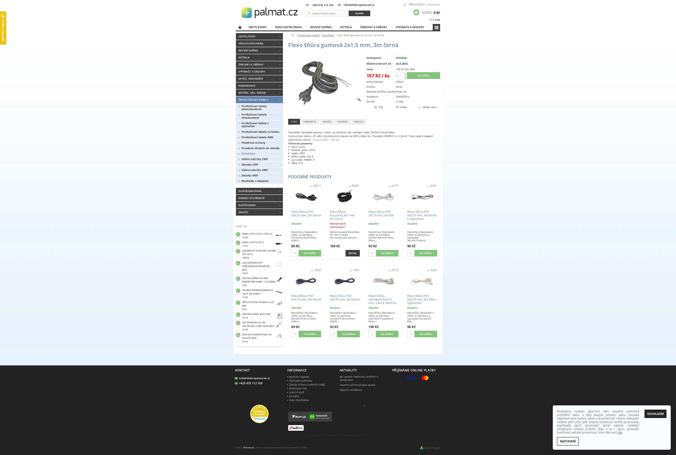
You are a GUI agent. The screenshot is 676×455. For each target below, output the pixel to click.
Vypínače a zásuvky (410, 27)
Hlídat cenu (430, 107)
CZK (431, 19)
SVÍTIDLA (346, 27)
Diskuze (358, 121)
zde (620, 432)
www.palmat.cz (317, 435)
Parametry (309, 121)
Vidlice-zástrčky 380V (255, 170)
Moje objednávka (298, 400)
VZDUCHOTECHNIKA (288, 27)
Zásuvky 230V (250, 164)
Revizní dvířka (320, 27)
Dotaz (403, 107)
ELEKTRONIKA (247, 205)
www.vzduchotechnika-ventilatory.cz (347, 435)
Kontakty (294, 396)
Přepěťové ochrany (253, 142)
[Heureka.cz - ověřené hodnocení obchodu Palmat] (259, 413)
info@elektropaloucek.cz (254, 378)
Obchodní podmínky (300, 380)
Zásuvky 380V (250, 175)
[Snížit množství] (405, 77)
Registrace (434, 4)
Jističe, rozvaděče (251, 78)
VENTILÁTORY (258, 27)
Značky (243, 212)
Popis (294, 121)
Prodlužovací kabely (253, 99)
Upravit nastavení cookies (294, 447)
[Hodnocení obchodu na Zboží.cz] (296, 427)
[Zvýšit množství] (405, 74)
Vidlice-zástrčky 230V (255, 159)
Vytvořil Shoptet (432, 447)
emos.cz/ (401, 91)
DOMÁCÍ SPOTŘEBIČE (252, 198)
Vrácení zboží (296, 392)
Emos (399, 86)
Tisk (380, 107)
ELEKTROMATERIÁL (250, 191)
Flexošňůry (248, 153)
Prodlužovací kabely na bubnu (261, 131)
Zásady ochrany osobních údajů (307, 384)
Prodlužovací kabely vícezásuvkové (254, 116)
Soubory (343, 121)
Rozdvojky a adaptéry (255, 181)
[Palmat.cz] (270, 12)
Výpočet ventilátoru (351, 389)
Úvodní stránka (240, 27)
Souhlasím (655, 414)
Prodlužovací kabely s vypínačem (255, 124)
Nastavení (568, 441)
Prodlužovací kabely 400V (258, 137)
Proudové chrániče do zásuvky (261, 148)
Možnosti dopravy (299, 376)
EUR (437, 19)
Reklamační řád (297, 388)
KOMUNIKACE (247, 85)
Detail (353, 253)
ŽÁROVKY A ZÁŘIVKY (373, 27)
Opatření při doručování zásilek (357, 385)
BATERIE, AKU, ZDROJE (252, 92)
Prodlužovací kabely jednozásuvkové (254, 107)
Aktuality (348, 370)
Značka (327, 121)
